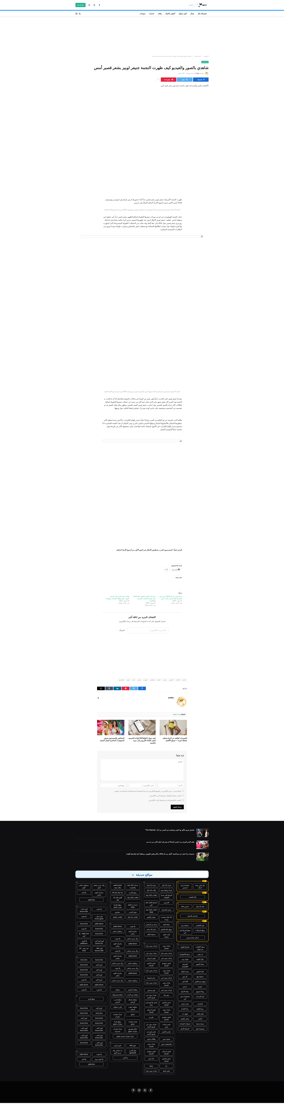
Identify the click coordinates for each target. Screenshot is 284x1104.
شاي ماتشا (166, 1071)
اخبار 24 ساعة (151, 929)
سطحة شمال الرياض (132, 1001)
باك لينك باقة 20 (117, 892)
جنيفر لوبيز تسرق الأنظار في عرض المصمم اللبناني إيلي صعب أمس (170, 597)
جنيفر (159, 680)
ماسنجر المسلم (192, 916)
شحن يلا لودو (166, 1032)
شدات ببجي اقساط (166, 947)
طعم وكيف (200, 1014)
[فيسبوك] (204, 159)
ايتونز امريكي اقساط (151, 1011)
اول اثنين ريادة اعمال (200, 886)
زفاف (160, 13)
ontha (197, 73)
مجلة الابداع (185, 991)
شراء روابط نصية (166, 890)
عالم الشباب (192, 897)
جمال (192, 13)
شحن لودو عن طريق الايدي (151, 1033)
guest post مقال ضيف (117, 886)
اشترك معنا (80, 5)
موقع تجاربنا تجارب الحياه (117, 906)
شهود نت (185, 1014)
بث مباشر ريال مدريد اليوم (117, 1051)
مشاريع (117, 912)
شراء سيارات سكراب (117, 1015)
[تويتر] (204, 164)
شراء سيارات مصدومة (117, 1030)
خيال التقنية (200, 959)
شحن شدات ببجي (166, 1025)
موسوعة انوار (200, 1029)
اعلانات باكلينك (117, 917)
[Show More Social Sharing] (158, 79)
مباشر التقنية (185, 1019)
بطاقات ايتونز (151, 1039)
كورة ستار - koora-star (84, 910)
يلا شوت (132, 926)
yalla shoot (117, 926)
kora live (84, 960)
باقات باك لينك (151, 890)
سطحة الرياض (132, 990)
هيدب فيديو (184, 1004)
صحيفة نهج (200, 976)
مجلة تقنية (166, 924)
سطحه (117, 990)
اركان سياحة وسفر (192, 938)
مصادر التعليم (151, 917)
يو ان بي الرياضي (151, 924)
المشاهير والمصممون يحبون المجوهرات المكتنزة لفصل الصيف (112, 739)
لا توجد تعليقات (190, 73)
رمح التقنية (200, 1009)
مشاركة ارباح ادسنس (185, 886)
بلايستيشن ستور (166, 1044)
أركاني (200, 1019)
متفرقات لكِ (202, 13)
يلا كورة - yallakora (83, 942)
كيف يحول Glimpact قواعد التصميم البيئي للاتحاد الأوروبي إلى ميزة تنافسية (142, 740)
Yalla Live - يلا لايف (84, 935)
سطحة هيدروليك (117, 995)
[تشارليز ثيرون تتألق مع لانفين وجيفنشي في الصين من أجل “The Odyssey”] (202, 833)
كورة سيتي (117, 1045)
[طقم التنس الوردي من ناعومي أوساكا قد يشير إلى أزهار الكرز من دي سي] (202, 845)
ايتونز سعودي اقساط (166, 964)
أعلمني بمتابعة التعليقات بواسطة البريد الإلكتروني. (165, 796)
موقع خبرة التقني (200, 981)
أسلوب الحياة (170, 13)
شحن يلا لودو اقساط (151, 964)
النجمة (178, 680)
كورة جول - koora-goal (99, 917)
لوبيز (128, 680)
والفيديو (121, 680)
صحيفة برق (185, 925)
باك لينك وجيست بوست (166, 918)
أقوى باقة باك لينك (117, 898)
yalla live (91, 900)
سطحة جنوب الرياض (132, 1008)
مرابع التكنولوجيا (185, 954)
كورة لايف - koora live (99, 1029)
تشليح (133, 1014)
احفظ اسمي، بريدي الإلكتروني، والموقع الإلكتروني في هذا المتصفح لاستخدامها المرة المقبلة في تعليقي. (147, 791)
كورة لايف (99, 965)
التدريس (166, 902)
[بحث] (79, 13)
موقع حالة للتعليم (166, 929)
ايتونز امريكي (151, 958)
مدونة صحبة (200, 1024)
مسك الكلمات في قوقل (200, 948)
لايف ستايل (183, 13)
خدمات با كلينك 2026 (133, 906)
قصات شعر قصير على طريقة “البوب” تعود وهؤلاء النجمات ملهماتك (117, 597)
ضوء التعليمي (200, 925)
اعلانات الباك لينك (151, 895)
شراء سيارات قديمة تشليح (125, 1036)
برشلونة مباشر (117, 931)
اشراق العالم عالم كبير (151, 903)
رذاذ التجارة (185, 1009)
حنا (166, 1066)
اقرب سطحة (117, 1007)
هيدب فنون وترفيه (166, 935)
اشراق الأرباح (185, 1029)
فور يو (151, 1017)
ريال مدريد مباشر (132, 939)
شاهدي (152, 680)
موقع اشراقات (200, 930)
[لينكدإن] (204, 170)
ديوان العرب (133, 912)
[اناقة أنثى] (198, 5)
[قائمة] (76, 13)
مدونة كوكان (185, 971)
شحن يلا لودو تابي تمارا (151, 1003)
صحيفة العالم (151, 934)
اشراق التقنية (185, 947)
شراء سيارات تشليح (132, 1023)
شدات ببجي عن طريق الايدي (151, 996)
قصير (139, 680)
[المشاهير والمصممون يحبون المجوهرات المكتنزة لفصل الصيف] (110, 727)
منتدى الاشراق (166, 910)
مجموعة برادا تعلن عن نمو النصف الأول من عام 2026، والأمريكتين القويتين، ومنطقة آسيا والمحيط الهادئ (160, 854)
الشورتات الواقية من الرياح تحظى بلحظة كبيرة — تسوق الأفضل (175, 739)
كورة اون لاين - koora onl (99, 942)
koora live (84, 924)
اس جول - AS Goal (83, 949)
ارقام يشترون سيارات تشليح (132, 1030)
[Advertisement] (142, 36)
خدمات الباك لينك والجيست (132, 886)
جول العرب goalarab (132, 1051)
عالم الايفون (200, 971)
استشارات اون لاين (185, 997)
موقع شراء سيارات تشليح (117, 1023)
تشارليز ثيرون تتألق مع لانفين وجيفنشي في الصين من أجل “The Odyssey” (169, 830)
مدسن (185, 986)
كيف (133, 680)
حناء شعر (151, 1059)
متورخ (200, 986)
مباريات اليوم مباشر (132, 932)
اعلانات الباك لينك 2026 (151, 911)
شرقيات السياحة (185, 1024)
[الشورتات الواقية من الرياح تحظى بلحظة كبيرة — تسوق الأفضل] (173, 727)
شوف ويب (184, 959)
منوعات (142, 13)
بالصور (171, 680)
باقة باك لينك (200, 906)
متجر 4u (166, 995)
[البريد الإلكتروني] (204, 181)
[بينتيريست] (204, 176)
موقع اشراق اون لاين (185, 931)
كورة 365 (133, 1045)
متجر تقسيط (151, 978)
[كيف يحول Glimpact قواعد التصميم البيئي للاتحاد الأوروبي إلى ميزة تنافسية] (142, 727)
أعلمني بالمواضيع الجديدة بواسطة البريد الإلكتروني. (164, 800)
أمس (184, 680)
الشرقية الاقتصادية (185, 965)
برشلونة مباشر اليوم (84, 886)
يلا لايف (125, 1058)
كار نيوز (184, 976)
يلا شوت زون (99, 1059)
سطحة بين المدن (132, 995)
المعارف (200, 1004)
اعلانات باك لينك (133, 917)
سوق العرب (133, 892)
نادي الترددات (200, 996)
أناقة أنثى (185, 981)
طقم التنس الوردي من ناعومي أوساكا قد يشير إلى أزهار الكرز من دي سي (170, 842)
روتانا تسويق (200, 991)
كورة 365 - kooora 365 (99, 949)
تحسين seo (185, 906)
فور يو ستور (151, 990)
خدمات (151, 13)
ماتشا (151, 1066)
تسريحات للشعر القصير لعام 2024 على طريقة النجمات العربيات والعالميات (144, 598)
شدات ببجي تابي (151, 953)
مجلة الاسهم (200, 964)
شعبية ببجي (166, 1039)
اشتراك (121, 630)
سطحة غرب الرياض (118, 1001)
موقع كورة (91, 999)
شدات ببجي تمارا (151, 946)
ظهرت (145, 680)
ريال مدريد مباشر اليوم (99, 886)
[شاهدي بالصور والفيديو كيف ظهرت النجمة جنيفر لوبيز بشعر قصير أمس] (142, 116)
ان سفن (200, 954)
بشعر (165, 680)
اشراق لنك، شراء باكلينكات (166, 896)
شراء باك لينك (166, 885)
